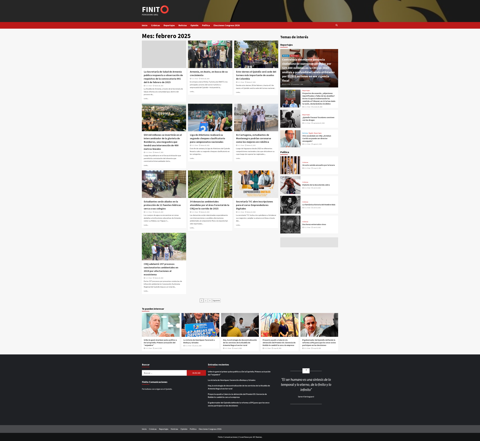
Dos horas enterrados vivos (314, 224)
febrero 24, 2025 (251, 212)
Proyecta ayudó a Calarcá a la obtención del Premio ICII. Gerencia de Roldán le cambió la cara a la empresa (279, 342)
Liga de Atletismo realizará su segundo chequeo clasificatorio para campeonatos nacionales (207, 138)
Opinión (194, 25)
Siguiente (216, 300)
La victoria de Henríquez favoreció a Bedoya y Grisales (231, 380)
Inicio (144, 25)
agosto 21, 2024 (317, 144)
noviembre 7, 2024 (298, 84)
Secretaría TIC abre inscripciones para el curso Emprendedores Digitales (254, 205)
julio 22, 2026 (158, 348)
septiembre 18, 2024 (318, 123)
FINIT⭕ (155, 9)
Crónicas (155, 25)
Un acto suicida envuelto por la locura (318, 165)
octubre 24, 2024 (317, 107)
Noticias (182, 25)
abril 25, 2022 (317, 188)
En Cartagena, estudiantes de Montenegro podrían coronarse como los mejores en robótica (253, 138)
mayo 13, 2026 (238, 348)
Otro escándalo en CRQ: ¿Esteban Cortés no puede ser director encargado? (316, 138)
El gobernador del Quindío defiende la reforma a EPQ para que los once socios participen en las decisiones (319, 342)
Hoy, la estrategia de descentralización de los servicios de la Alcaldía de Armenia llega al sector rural (240, 342)
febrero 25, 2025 (251, 145)
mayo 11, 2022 (317, 168)
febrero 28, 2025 (159, 86)
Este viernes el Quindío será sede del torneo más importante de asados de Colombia (256, 75)
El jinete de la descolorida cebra (316, 185)
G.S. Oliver (149, 86)
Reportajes (169, 25)
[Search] (336, 25)
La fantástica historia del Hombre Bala (318, 204)
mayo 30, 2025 (277, 348)
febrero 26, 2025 (205, 145)
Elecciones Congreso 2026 (227, 25)
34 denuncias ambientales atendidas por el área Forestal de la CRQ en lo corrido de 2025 (209, 205)
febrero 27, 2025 (251, 82)
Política (206, 25)
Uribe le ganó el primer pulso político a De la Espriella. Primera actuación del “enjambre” (160, 342)
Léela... (146, 98)
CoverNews (244, 437)
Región (311, 133)
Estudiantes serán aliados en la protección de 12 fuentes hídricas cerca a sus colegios (162, 205)
